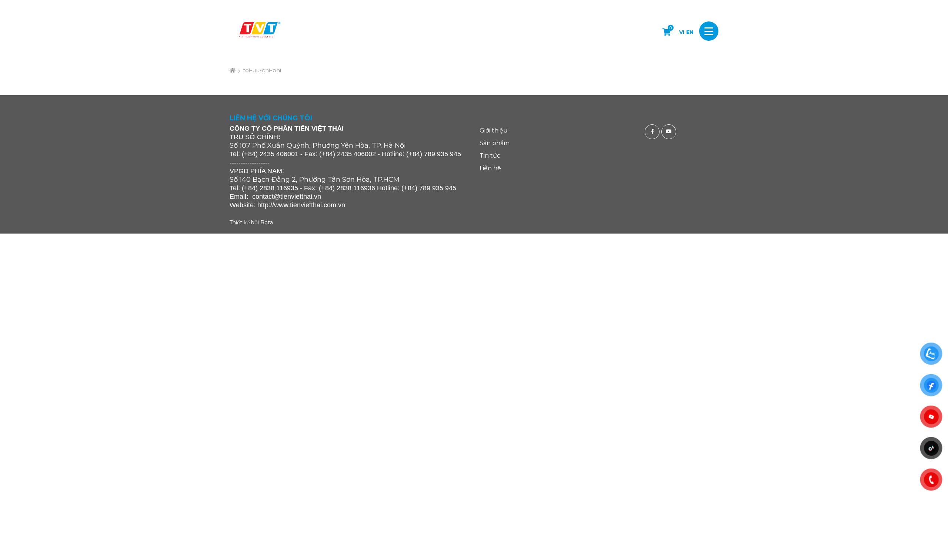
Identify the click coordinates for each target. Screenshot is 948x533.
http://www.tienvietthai (289, 205)
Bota (266, 222)
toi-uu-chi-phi (262, 70)
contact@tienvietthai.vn (286, 196)
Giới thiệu (494, 130)
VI (681, 32)
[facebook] (653, 131)
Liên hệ (490, 168)
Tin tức (490, 155)
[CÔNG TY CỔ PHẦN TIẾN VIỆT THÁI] (259, 31)
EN (690, 32)
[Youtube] (669, 131)
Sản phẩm (495, 143)
